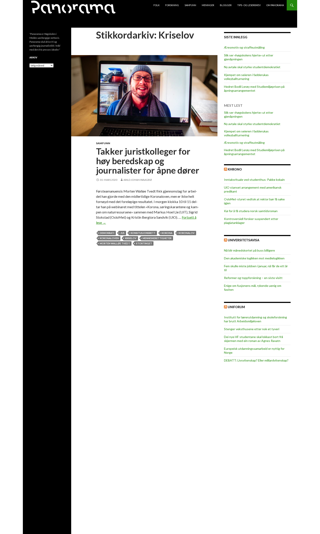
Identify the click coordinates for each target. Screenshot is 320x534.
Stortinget (144, 243)
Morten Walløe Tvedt (115, 243)
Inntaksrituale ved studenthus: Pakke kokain (254, 179)
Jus (122, 233)
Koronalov (187, 233)
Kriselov (130, 238)
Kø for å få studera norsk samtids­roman (251, 211)
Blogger (226, 5)
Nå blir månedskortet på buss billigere (249, 250)
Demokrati (107, 233)
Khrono (235, 169)
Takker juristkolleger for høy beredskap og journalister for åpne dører (147, 161)
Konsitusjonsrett (143, 233)
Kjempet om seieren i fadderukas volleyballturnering (246, 77)
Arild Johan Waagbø (137, 179)
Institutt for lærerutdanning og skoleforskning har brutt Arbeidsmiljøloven (255, 319)
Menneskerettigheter (157, 238)
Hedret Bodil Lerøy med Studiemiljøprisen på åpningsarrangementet (254, 88)
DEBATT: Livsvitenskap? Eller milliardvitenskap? (256, 360)
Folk (156, 5)
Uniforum (236, 307)
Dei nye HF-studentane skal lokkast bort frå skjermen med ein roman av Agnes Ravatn (253, 339)
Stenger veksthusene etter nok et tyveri (251, 329)
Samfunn (190, 5)
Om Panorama (275, 5)
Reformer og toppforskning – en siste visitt (253, 278)
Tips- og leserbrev (249, 5)
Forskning (172, 5)
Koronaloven (109, 238)
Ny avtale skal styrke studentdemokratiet (252, 67)
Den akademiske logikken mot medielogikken (254, 258)
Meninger (208, 5)
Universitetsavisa (243, 240)
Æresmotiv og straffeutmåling (244, 47)
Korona (167, 233)
